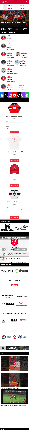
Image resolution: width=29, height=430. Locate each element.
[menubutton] (27, 2)
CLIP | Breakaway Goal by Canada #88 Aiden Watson (13, 405)
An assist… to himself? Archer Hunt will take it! (12, 372)
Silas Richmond (10, 41)
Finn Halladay (24, 57)
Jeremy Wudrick (11, 57)
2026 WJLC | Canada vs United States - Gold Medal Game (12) (17, 254)
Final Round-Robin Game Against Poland (13, 23)
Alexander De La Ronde (12, 73)
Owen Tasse (23, 65)
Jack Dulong (22, 90)
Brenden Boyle (10, 65)
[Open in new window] (14, 285)
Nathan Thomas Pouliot (12, 90)
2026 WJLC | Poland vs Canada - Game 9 (17, 258)
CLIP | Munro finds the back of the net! (10, 388)
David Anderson (11, 49)
